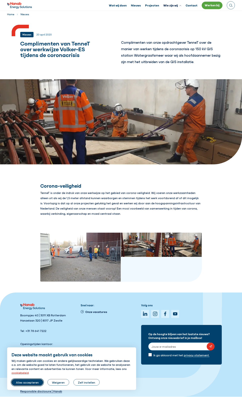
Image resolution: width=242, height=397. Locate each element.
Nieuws (25, 14)
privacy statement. (196, 355)
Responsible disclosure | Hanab (41, 391)
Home (10, 14)
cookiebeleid (20, 373)
